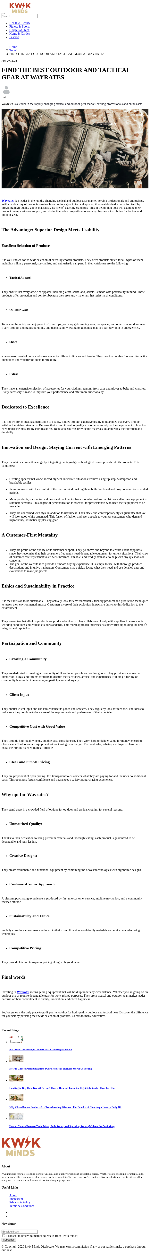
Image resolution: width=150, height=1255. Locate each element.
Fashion (14, 37)
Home (13, 46)
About (13, 1195)
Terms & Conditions (21, 1206)
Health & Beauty (19, 23)
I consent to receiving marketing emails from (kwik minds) (42, 1235)
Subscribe (8, 1239)
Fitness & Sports (19, 26)
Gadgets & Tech (19, 30)
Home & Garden (19, 33)
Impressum (16, 1198)
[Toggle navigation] (3, 13)
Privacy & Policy (19, 1202)
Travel (13, 50)
